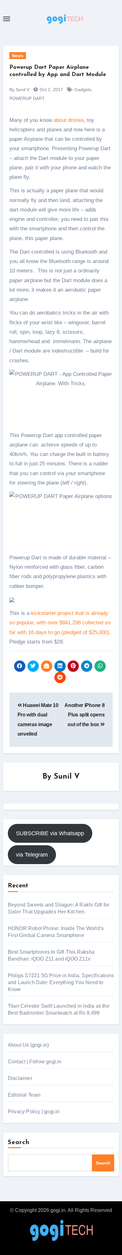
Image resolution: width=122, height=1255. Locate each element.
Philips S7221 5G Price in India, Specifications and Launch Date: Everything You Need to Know (61, 982)
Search (19, 1142)
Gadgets (82, 89)
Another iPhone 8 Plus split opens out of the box (84, 715)
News (17, 55)
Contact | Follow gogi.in (35, 1061)
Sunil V (67, 777)
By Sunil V (19, 89)
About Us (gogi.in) (28, 1045)
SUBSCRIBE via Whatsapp (50, 833)
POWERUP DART (27, 98)
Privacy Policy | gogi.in (34, 1111)
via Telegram (32, 855)
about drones (68, 120)
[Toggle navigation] (6, 19)
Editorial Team (24, 1095)
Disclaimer (20, 1078)
